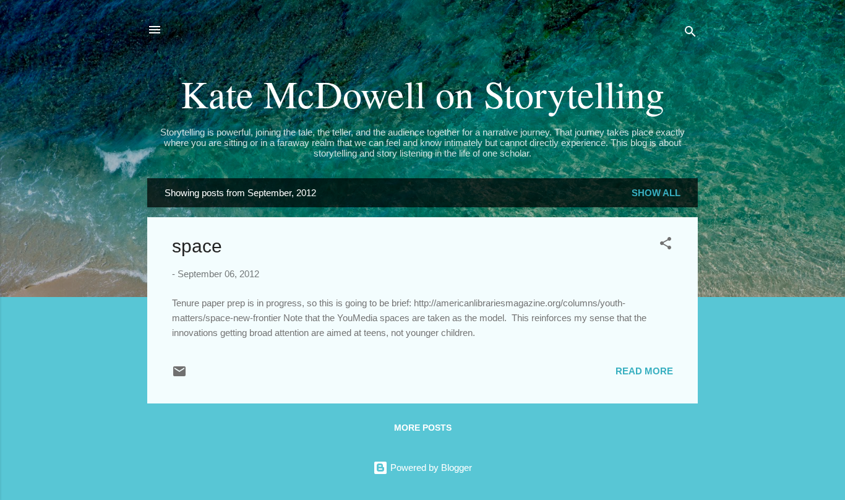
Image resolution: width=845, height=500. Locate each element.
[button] (665, 245)
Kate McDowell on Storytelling (422, 93)
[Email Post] (179, 375)
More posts (423, 428)
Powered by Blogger (430, 467)
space (197, 246)
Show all (656, 193)
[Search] (690, 34)
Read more (644, 371)
